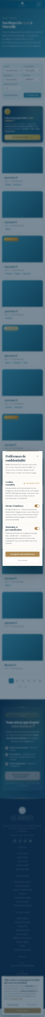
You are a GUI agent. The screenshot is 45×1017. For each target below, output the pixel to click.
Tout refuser (23, 560)
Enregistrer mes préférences (22, 554)
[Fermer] (38, 456)
